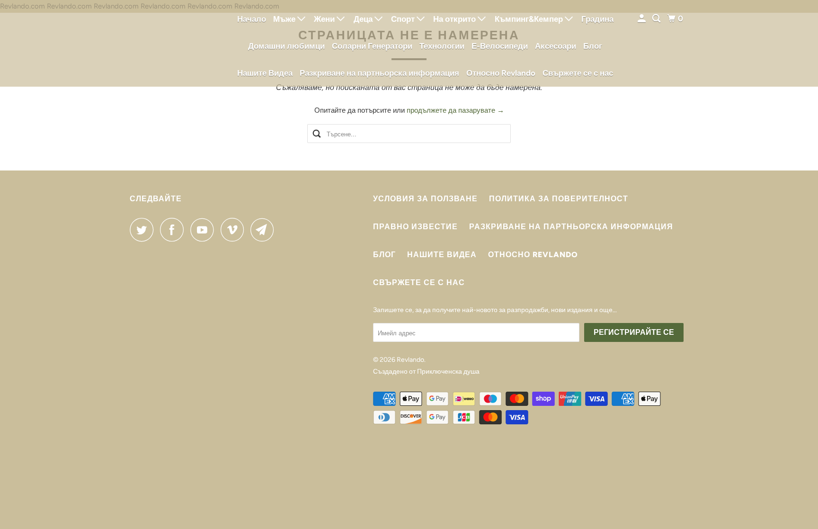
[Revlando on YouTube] (204, 230)
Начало (251, 19)
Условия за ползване (425, 198)
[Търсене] (657, 18)
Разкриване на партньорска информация (379, 73)
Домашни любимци (286, 46)
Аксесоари (555, 46)
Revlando (410, 360)
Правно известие (415, 226)
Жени (325, 19)
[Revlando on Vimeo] (235, 230)
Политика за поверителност (558, 198)
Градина (597, 19)
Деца (364, 19)
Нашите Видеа (265, 73)
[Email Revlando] (264, 230)
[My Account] (642, 18)
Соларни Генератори (372, 46)
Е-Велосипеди (499, 46)
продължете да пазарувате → (455, 110)
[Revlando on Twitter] (144, 230)
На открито (455, 19)
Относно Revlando (500, 73)
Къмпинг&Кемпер (530, 19)
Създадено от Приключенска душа (426, 372)
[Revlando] (172, 43)
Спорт (404, 19)
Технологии (441, 46)
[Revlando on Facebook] (174, 230)
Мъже (285, 19)
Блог (592, 46)
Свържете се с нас (577, 73)
